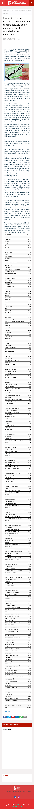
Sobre (16, 801)
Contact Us (22, 801)
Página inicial (6, 10)
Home (11, 801)
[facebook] (15, 797)
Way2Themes (18, 805)
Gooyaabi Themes (17, 806)
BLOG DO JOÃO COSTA (9, 38)
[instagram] (19, 797)
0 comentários (7, 711)
